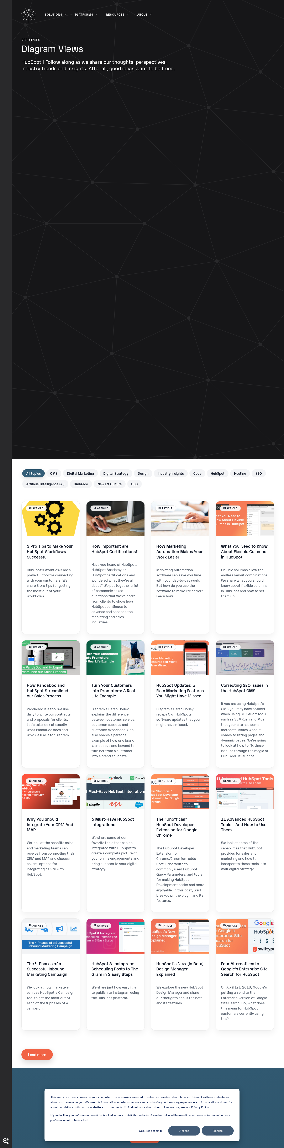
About (142, 14)
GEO (134, 484)
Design (143, 473)
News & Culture (110, 484)
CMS (53, 473)
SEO (259, 473)
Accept (184, 1130)
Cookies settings (151, 1130)
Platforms (84, 14)
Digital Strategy (115, 473)
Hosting (240, 473)
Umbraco (81, 484)
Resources (115, 14)
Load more (37, 1054)
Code (197, 473)
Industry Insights (171, 473)
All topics (33, 473)
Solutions (53, 14)
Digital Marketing (80, 473)
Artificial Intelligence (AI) (45, 484)
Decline (218, 1130)
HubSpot (218, 473)
